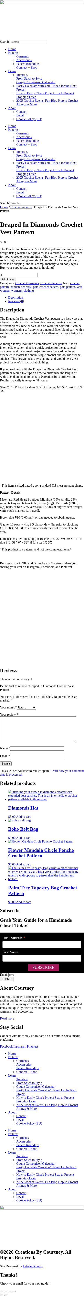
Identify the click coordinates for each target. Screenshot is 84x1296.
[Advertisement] (42, 438)
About (12, 108)
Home (12, 49)
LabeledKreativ (33, 1266)
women (5, 290)
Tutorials (22, 75)
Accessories (24, 60)
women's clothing (22, 290)
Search (4, 41)
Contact (21, 111)
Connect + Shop (26, 67)
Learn (12, 71)
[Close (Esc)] (13, 1291)
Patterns (13, 52)
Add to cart (8, 279)
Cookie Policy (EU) (29, 119)
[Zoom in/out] (1, 1291)
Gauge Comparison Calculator (35, 82)
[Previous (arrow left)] (1, 1295)
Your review (9, 714)
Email (5, 756)
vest (79, 287)
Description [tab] (15, 297)
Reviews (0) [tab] (16, 301)
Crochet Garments (27, 283)
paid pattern (67, 287)
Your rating (8, 707)
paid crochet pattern (45, 287)
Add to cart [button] (23, 816)
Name (5, 748)
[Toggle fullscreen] (5, 1291)
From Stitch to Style (29, 78)
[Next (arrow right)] (5, 1295)
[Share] (9, 1291)
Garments (22, 56)
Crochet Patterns (21, 207)
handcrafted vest (20, 287)
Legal (20, 115)
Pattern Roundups (27, 63)
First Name (10, 952)
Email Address (13, 938)
